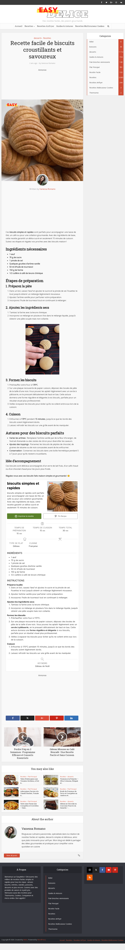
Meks (25, 940)
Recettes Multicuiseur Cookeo (89, 26)
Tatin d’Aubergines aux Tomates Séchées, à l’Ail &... (29, 781)
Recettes (29, 26)
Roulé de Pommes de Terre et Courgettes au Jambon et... (68, 793)
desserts (38, 38)
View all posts (11, 855)
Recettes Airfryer (45, 26)
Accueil (18, 26)
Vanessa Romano (48, 63)
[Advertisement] (48, 84)
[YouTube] (109, 870)
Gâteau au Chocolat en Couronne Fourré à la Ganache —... (68, 806)
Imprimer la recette (26, 516)
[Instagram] (90, 870)
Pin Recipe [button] (61, 516)
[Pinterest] (115, 870)
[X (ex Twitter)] (96, 870)
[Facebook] (102, 870)
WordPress (41, 940)
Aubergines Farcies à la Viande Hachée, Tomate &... (29, 793)
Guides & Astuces (64, 26)
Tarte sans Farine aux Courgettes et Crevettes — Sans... (29, 806)
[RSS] (90, 877)
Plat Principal (32, 777)
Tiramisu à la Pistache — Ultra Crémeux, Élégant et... (69, 781)
